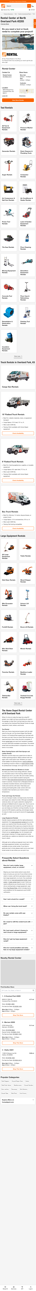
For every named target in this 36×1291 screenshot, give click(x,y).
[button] (18, 866)
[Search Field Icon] (29, 6)
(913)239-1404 (17, 1006)
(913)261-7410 (15, 1032)
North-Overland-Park (24, 14)
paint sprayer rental (27, 763)
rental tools (9, 741)
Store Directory (8, 14)
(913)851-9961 (10, 1004)
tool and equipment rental (19, 880)
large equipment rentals (19, 822)
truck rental (30, 812)
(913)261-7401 (17, 1034)
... (1, 14)
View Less (17, 356)
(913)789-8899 (10, 1030)
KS (16, 14)
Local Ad (4, 95)
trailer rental (12, 882)
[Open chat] (35, 23)
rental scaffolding (27, 761)
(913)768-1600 (10, 1058)
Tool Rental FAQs (12, 888)
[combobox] (16, 6)
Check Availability (18, 433)
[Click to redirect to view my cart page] (33, 6)
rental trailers (15, 832)
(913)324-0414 (17, 1060)
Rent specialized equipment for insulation (20, 779)
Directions (22, 95)
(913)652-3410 (7, 76)
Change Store (5, 24)
